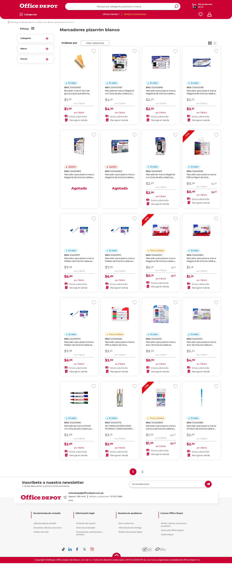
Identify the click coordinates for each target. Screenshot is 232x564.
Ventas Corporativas (135, 14)
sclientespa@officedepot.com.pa (85, 493)
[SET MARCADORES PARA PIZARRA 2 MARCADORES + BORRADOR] (120, 393)
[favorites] (201, 14)
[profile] (209, 14)
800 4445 (81, 496)
